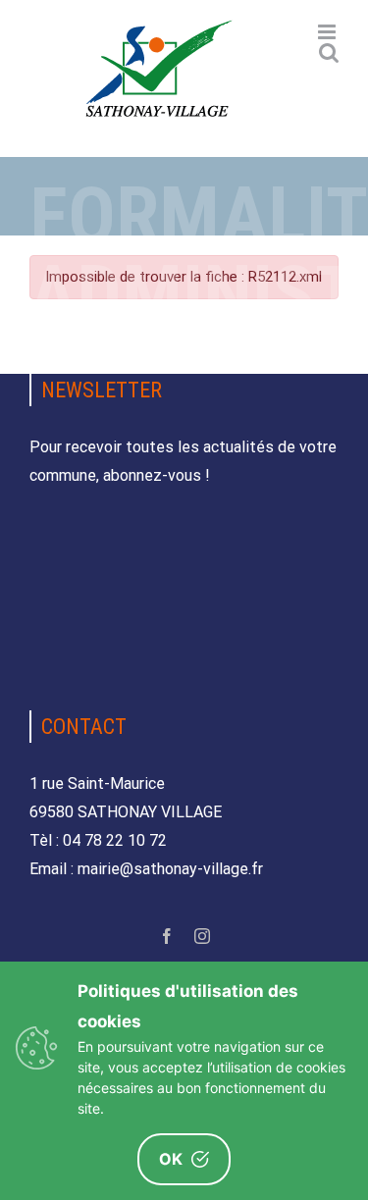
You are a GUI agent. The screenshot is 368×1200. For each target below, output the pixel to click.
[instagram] (202, 936)
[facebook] (167, 936)
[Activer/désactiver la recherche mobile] (329, 52)
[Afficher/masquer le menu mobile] (328, 32)
